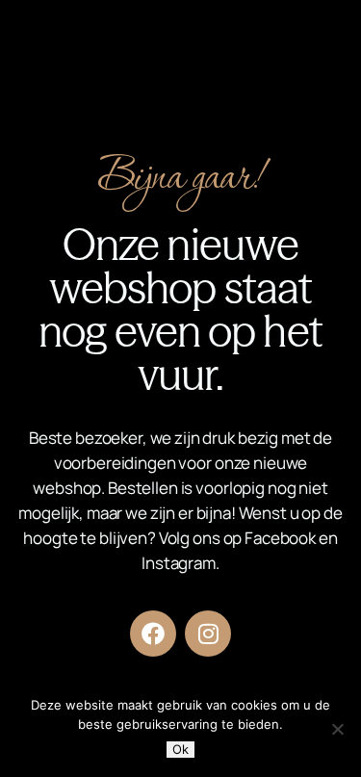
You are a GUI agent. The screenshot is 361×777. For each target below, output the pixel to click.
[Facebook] (153, 633)
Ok (180, 749)
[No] (337, 728)
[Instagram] (208, 633)
